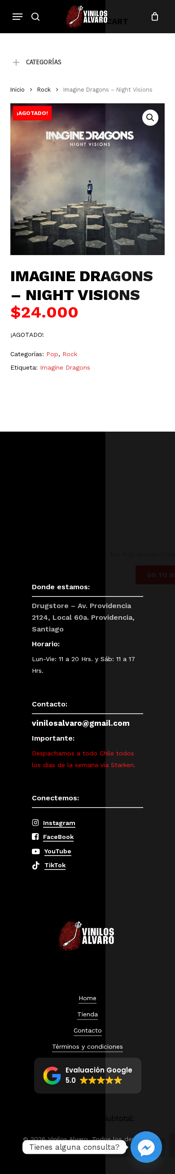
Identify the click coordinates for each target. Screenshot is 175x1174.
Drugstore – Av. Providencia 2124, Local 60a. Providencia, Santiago (83, 617)
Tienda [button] (87, 1014)
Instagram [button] (59, 822)
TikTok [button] (55, 865)
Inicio (17, 89)
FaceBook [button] (58, 836)
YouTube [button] (57, 851)
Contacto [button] (88, 1030)
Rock (44, 89)
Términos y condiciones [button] (87, 1046)
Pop (52, 353)
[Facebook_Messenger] (146, 1147)
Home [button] (87, 998)
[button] (17, 16)
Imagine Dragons (65, 367)
